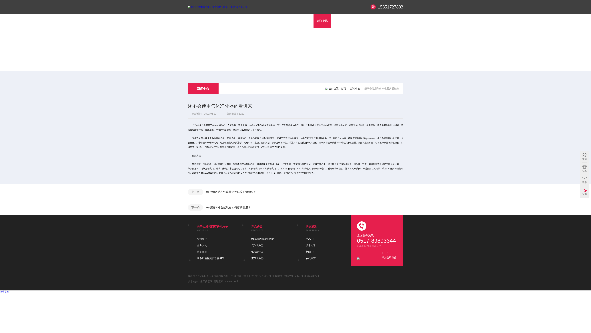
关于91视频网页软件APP (277, 20)
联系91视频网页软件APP (385, 20)
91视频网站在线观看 (262, 239)
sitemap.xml (231, 281)
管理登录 (218, 281)
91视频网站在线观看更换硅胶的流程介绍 (231, 191)
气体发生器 (257, 245)
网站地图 (4, 291)
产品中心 (304, 20)
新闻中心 (203, 88)
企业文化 (202, 245)
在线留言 (358, 20)
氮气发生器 (257, 252)
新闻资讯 (322, 20)
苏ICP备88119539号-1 (307, 276)
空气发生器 (257, 258)
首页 (253, 20)
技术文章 (340, 20)
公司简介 (202, 239)
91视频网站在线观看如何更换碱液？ (228, 207)
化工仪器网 (206, 281)
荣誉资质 (202, 252)
